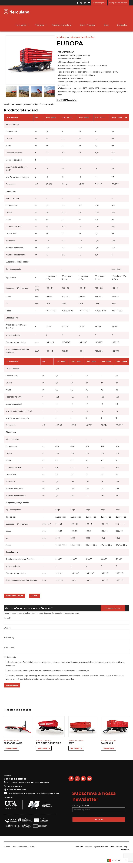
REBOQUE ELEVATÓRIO (48, 743)
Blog (106, 25)
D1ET (71, 743)
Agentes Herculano (61, 25)
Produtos (39, 25)
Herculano (21, 25)
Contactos (122, 25)
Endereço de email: (81, 805)
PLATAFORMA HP (13, 743)
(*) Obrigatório (10, 657)
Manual (34, 596)
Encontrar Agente (14, 596)
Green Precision (87, 25)
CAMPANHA (107, 743)
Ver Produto (11, 748)
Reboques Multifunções (82, 37)
